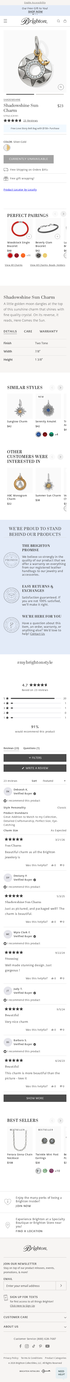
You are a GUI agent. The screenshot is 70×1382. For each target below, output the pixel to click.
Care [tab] (28, 331)
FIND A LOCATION (29, 1231)
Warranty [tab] (49, 331)
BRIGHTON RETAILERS (30, 1371)
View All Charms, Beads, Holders (47, 265)
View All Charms (14, 265)
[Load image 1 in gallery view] (20, 94)
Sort (35, 780)
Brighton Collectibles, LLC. (29, 1363)
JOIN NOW (23, 1206)
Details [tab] (10, 331)
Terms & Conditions (32, 1358)
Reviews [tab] (11, 749)
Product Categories (55, 1358)
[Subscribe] (61, 1285)
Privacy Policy (11, 1358)
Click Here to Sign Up (22, 1305)
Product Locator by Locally (20, 189)
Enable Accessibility (35, 2)
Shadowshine (12, 99)
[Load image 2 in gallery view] (50, 94)
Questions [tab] (31, 749)
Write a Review (43, 769)
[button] (5, 21)
